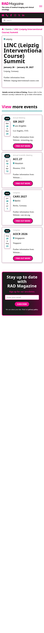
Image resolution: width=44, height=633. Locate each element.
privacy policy (33, 309)
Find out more (23, 146)
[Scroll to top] (38, 627)
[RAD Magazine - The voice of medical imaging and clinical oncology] (12, 4)
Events (9, 29)
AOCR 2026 (20, 234)
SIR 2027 (18, 121)
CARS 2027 (20, 196)
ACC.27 (17, 159)
